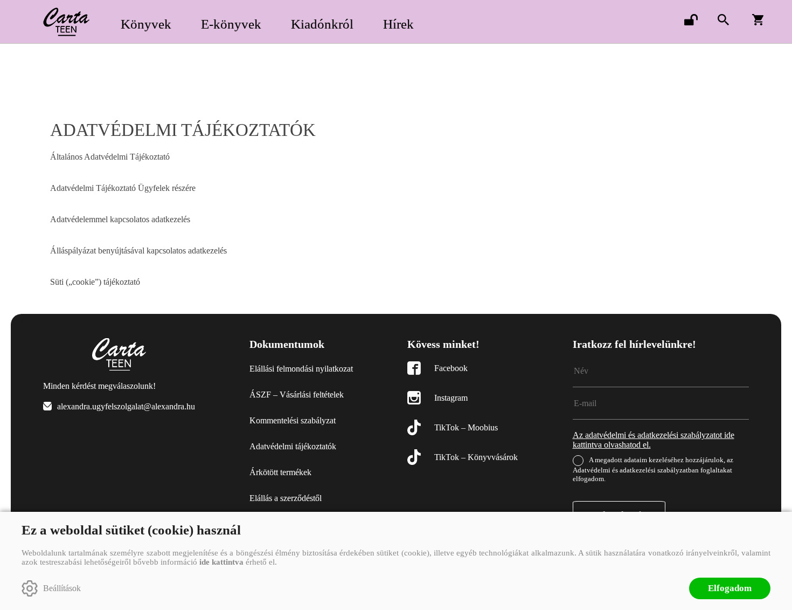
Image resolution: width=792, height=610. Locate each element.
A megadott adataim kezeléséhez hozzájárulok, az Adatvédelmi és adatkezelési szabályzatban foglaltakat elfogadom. (653, 469)
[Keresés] (723, 19)
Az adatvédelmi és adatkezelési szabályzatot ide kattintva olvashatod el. (653, 439)
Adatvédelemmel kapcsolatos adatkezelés (120, 219)
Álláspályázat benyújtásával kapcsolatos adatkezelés (138, 250)
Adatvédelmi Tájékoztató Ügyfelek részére (123, 188)
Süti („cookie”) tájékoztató (95, 281)
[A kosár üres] (758, 19)
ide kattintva (221, 562)
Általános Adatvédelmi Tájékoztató (110, 156)
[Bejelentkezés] (691, 19)
